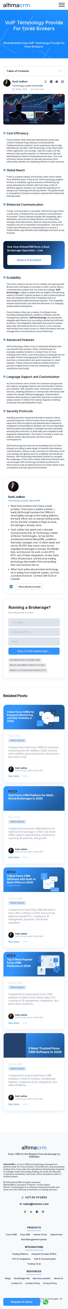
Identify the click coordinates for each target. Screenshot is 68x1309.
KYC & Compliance (21, 1259)
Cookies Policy (32, 1283)
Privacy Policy (50, 1283)
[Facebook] (56, 81)
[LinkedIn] (51, 81)
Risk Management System (34, 1239)
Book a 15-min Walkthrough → (34, 651)
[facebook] (37, 1211)
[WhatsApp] (46, 1302)
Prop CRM (25, 1234)
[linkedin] (31, 1211)
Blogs (8, 1278)
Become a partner (42, 1278)
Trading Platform (20, 1254)
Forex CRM (11, 1234)
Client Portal (56, 1234)
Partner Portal (40, 1234)
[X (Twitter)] (45, 81)
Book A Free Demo (29, 260)
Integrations (34, 1247)
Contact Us (16, 1283)
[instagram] (43, 1211)
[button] (62, 5)
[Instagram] (62, 81)
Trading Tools (34, 1264)
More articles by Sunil (29, 586)
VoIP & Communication (45, 1259)
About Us (58, 1278)
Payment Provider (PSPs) (44, 1254)
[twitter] (25, 1211)
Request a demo (22, 1301)
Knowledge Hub (22, 1278)
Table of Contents (18, 71)
